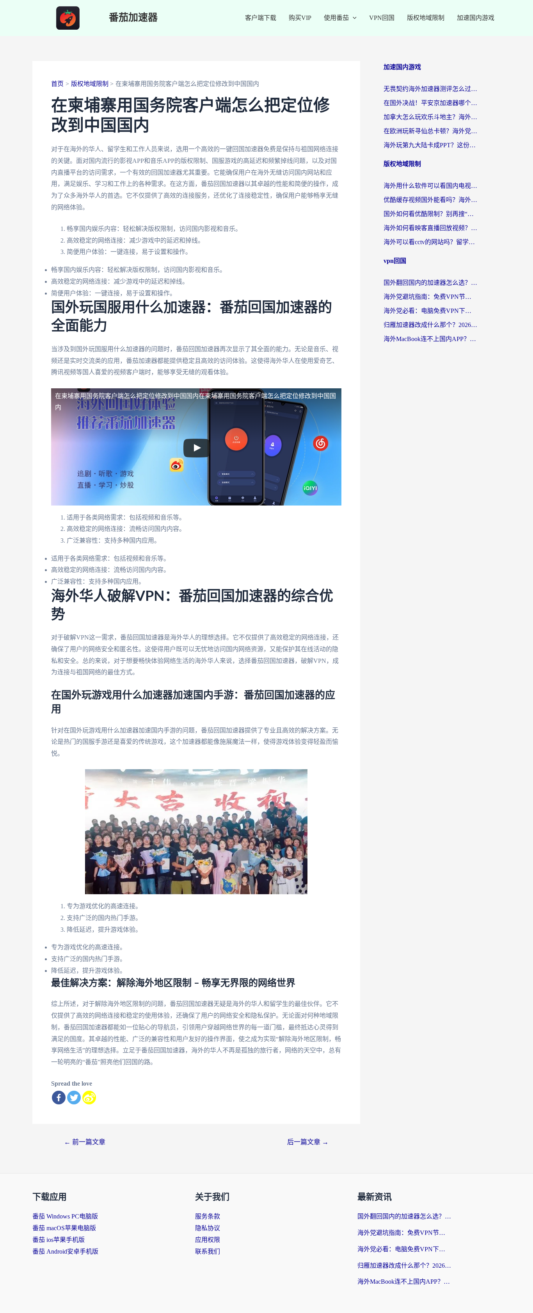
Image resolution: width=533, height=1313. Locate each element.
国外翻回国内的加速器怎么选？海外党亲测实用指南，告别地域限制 (430, 282)
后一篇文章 (308, 1142)
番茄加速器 (133, 18)
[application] (353, 18)
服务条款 (207, 1216)
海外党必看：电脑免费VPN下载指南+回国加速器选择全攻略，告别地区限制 (430, 310)
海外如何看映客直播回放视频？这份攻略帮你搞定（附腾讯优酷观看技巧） (430, 228)
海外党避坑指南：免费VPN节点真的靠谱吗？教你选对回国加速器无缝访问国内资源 (430, 296)
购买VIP (300, 17)
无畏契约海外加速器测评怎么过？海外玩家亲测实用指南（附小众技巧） (430, 89)
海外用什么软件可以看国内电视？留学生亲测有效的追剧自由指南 (430, 185)
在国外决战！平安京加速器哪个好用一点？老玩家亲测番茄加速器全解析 (430, 103)
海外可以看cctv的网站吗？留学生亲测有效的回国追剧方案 (430, 242)
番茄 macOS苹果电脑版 (64, 1228)
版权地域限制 (425, 17)
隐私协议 (207, 1228)
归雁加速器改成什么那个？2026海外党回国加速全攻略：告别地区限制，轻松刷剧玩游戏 (430, 325)
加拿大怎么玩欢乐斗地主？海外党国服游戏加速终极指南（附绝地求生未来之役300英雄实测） (430, 117)
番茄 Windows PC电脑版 (65, 1216)
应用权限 (207, 1239)
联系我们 (207, 1251)
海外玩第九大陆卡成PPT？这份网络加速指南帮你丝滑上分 (430, 145)
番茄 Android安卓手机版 (65, 1251)
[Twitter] (74, 1097)
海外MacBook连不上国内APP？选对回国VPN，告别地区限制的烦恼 (430, 339)
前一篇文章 (84, 1142)
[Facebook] (59, 1097)
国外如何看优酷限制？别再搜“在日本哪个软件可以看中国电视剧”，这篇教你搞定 (430, 214)
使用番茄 (336, 17)
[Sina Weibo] (89, 1097)
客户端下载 (260, 17)
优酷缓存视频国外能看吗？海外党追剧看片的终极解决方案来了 (430, 200)
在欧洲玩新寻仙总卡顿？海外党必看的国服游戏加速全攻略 (430, 131)
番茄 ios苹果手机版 (58, 1239)
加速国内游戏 (475, 17)
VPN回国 (381, 17)
